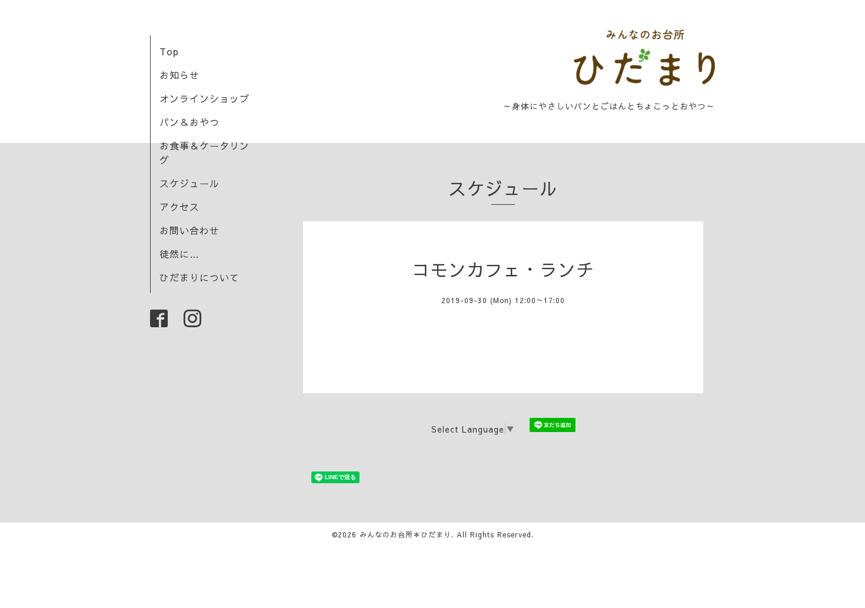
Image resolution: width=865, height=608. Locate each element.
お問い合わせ (189, 230)
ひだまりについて (199, 277)
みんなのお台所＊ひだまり (405, 534)
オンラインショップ (204, 98)
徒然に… (179, 253)
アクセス (179, 206)
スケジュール (189, 183)
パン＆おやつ (189, 121)
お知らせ (179, 74)
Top (169, 51)
